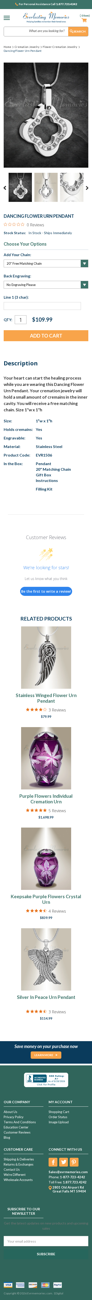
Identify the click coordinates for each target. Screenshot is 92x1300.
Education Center (16, 1127)
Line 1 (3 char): (16, 297)
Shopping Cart (59, 1112)
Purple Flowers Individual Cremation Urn (46, 798)
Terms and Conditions (20, 1122)
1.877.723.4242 (66, 4)
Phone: (54, 1177)
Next (87, 188)
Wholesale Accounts (18, 1180)
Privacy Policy (14, 1117)
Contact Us (12, 1169)
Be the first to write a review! (46, 591)
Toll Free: (55, 1182)
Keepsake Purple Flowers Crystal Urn (46, 899)
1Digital (58, 1293)
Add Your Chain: (17, 254)
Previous (4, 188)
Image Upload (59, 1122)
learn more (43, 1055)
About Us (10, 1112)
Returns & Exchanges (18, 1164)
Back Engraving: (17, 276)
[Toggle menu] (8, 17)
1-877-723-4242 (72, 1177)
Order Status (58, 1117)
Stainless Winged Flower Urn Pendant (46, 698)
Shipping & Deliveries (19, 1159)
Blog (7, 1137)
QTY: (8, 319)
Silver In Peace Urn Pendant (46, 997)
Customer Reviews (17, 1132)
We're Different (15, 1175)
